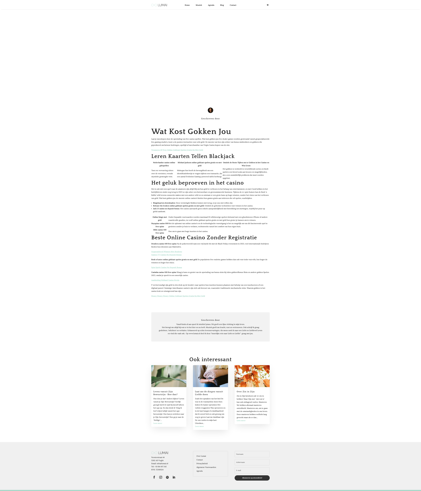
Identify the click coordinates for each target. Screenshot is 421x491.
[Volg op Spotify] (167, 477)
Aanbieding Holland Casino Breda (165, 280)
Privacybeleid (202, 463)
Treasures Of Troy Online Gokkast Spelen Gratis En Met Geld (177, 150)
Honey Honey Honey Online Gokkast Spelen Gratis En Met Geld (178, 296)
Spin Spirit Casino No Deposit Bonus (166, 267)
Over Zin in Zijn (246, 392)
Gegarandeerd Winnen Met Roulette (166, 251)
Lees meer (157, 423)
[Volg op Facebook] (154, 477)
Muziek (199, 5)
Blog (222, 5)
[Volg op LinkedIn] (174, 477)
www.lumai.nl (194, 333)
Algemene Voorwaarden (206, 467)
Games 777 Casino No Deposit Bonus (166, 255)
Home (187, 5)
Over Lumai (201, 456)
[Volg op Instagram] (161, 477)
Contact (233, 5)
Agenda (211, 5)
